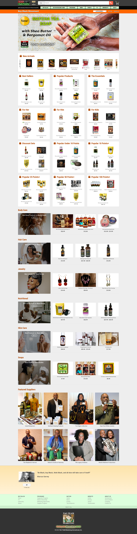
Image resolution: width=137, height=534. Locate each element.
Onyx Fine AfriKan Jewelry (107, 426)
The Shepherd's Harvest (30, 462)
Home (89, 498)
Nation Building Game (59, 7)
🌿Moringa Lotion (86, 67)
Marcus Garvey (43, 477)
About (115, 7)
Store (19, 498)
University (105, 7)
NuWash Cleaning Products (55, 426)
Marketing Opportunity (43, 501)
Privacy (90, 500)
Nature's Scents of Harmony (56, 462)
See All (34, 217)
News (81, 7)
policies (110, 11)
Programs (72, 7)
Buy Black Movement (28, 11)
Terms (89, 501)
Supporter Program (42, 498)
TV (97, 7)
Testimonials (91, 503)
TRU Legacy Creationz (81, 462)
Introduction (108, 498)
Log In (33, 1)
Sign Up (34, 4)
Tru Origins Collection (81, 426)
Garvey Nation (109, 500)
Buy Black (45, 7)
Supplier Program (42, 503)
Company (107, 501)
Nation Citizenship (42, 500)
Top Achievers (71, 503)
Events (89, 7)
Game (68, 498)
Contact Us (108, 503)
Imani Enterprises (30, 426)
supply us (116, 11)
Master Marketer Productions (107, 462)
